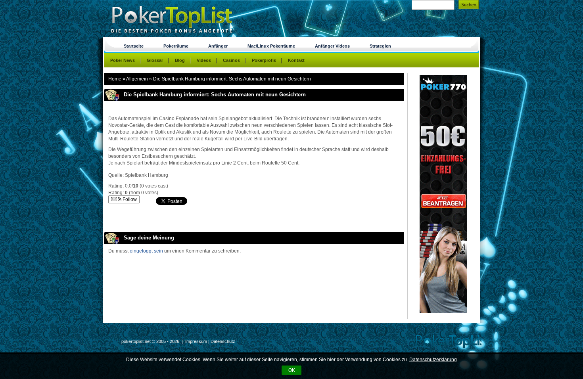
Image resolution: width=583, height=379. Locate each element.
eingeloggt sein (146, 251)
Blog (180, 60)
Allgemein (137, 79)
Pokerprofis (264, 60)
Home (114, 79)
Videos (204, 60)
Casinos (231, 60)
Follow (129, 199)
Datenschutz (223, 341)
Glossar (155, 60)
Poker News (122, 60)
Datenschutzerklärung (433, 359)
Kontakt (296, 60)
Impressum (196, 341)
